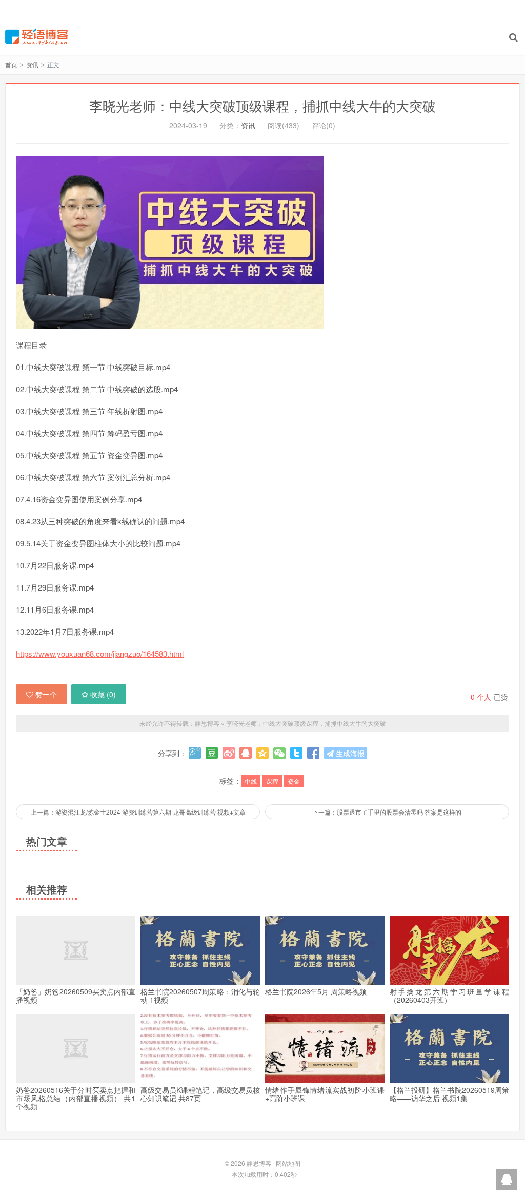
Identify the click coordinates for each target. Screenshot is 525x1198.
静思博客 (36, 36)
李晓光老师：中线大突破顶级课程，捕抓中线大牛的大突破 (262, 105)
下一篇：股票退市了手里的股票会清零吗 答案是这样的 (386, 811)
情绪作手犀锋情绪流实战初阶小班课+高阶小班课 (325, 1094)
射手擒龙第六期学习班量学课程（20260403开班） (449, 995)
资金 (294, 781)
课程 (272, 781)
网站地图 (288, 1163)
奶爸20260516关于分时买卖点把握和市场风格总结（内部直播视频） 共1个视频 (75, 1098)
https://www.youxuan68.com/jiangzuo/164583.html (100, 653)
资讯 (32, 64)
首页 (11, 64)
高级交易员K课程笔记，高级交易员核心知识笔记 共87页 (200, 1094)
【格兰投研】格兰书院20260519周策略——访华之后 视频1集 (449, 1094)
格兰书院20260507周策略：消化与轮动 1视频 (200, 995)
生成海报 (349, 753)
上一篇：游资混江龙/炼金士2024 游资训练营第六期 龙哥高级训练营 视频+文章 (138, 811)
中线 (251, 781)
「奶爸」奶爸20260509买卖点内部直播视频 (75, 995)
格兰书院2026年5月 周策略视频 (316, 991)
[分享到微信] (279, 753)
